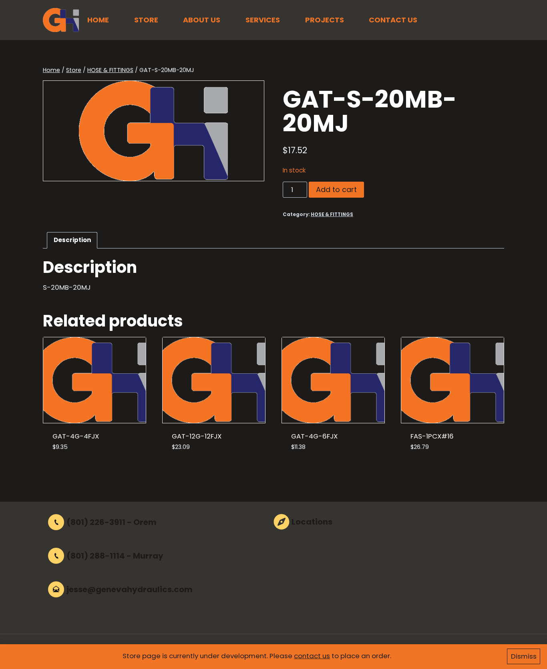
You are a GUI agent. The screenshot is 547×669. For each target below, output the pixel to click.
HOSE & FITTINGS (332, 214)
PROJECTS (324, 20)
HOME (98, 20)
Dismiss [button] (524, 656)
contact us (312, 656)
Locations (312, 521)
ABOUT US (201, 20)
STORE (146, 20)
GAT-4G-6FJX (314, 436)
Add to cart (336, 189)
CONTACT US (393, 20)
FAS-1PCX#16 (432, 436)
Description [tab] (72, 240)
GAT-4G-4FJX (75, 436)
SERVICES (262, 20)
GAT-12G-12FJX (196, 436)
